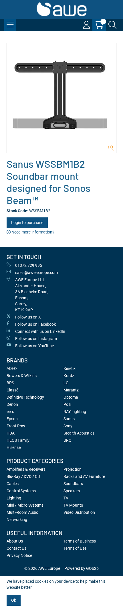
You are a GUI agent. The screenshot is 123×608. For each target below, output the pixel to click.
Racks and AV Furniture (84, 476)
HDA (11, 433)
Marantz (71, 390)
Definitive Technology (25, 397)
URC (67, 440)
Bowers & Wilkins (22, 375)
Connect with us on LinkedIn (40, 331)
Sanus (69, 418)
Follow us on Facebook (35, 324)
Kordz (69, 375)
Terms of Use (75, 548)
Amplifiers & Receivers (26, 469)
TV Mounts (73, 505)
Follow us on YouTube (34, 345)
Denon (12, 404)
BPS (10, 383)
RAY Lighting (75, 411)
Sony (68, 426)
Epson (12, 418)
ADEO (12, 368)
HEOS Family (18, 440)
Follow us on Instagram (36, 338)
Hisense (14, 447)
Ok (13, 600)
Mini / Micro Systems (25, 505)
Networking (17, 519)
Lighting (14, 498)
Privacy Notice (19, 555)
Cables (13, 483)
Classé (12, 390)
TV (66, 498)
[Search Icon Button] (112, 25)
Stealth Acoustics (79, 433)
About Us (15, 541)
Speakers (72, 491)
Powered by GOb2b (81, 568)
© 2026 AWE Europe (42, 568)
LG (66, 383)
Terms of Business (80, 541)
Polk (67, 404)
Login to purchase (27, 222)
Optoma (71, 397)
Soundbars (73, 483)
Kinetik (70, 368)
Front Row (16, 426)
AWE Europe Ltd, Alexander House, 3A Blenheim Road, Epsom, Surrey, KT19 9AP (31, 294)
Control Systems (21, 491)
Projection (73, 469)
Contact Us (16, 548)
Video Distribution (79, 512)
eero (10, 411)
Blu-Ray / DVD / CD (23, 476)
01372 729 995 (28, 265)
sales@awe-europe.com (36, 272)
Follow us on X (28, 317)
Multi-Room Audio (22, 512)
